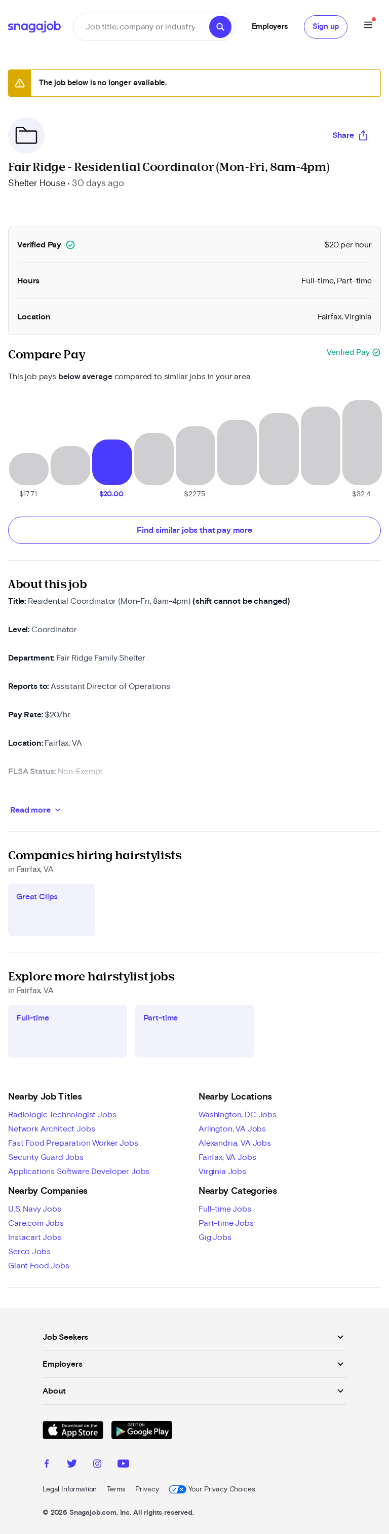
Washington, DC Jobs (238, 1115)
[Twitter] (72, 1465)
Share (343, 135)
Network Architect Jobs (51, 1129)
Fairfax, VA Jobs (227, 1157)
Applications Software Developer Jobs (78, 1171)
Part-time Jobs (226, 1223)
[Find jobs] (220, 27)
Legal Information (70, 1489)
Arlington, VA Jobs (232, 1129)
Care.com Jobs (36, 1223)
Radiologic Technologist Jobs (62, 1115)
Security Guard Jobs (46, 1157)
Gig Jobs (215, 1237)
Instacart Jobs (34, 1237)
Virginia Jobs (222, 1171)
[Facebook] (47, 1465)
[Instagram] (97, 1465)
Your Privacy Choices (221, 1489)
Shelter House (36, 183)
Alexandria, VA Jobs (235, 1143)
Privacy (147, 1489)
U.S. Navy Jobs (34, 1209)
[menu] (368, 26)
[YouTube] (123, 1465)
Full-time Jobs (225, 1209)
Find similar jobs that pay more (194, 530)
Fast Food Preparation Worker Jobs (73, 1143)
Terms (116, 1489)
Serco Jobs (29, 1252)
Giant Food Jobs (38, 1266)
